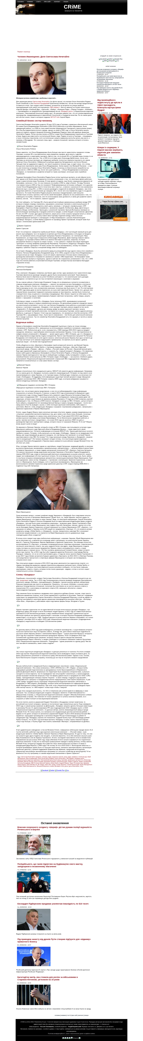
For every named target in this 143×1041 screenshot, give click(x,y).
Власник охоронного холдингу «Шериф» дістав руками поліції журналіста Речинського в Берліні (110, 71)
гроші (65, 757)
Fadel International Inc (29, 766)
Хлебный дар (82, 757)
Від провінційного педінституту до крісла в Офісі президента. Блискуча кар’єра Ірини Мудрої (109, 105)
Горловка (64, 760)
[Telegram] (111, 61)
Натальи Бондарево (41, 103)
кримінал (75, 757)
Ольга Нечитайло (60, 758)
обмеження (105, 1024)
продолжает (24, 580)
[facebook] (44, 770)
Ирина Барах (22, 764)
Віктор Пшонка (29, 761)
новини (30, 1)
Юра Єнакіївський (31, 758)
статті (38, 1)
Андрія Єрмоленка (82, 1022)
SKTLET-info (54, 117)
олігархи (44, 757)
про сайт (47, 1)
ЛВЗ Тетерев (35, 763)
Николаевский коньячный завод (51, 760)
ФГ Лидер (41, 764)
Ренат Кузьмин (39, 761)
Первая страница (23, 52)
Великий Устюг (59, 766)
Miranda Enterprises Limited (45, 766)
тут (95, 1026)
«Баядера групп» (67, 111)
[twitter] (52, 770)
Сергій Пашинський (73, 764)
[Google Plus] (60, 770)
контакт (57, 1)
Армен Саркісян (73, 761)
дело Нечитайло (74, 766)
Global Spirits (54, 763)
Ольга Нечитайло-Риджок (46, 758)
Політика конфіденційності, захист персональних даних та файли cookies (71, 1033)
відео (69, 757)
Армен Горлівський (85, 761)
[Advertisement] (71, 31)
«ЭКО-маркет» (54, 107)
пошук (66, 1)
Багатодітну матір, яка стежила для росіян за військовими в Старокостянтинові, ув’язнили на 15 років (47, 978)
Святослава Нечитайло (41, 101)
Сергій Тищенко (61, 764)
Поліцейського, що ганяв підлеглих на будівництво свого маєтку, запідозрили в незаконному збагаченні (50, 865)
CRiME (72, 7)
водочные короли (57, 757)
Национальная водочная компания (29, 760)
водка (50, 757)
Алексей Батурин (61, 761)
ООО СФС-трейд (50, 764)
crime (81, 766)
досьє (66, 766)
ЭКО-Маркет (70, 758)
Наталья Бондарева (24, 763)
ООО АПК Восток (32, 764)
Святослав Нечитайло (28, 757)
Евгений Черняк (45, 763)
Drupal (44, 1022)
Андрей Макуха (64, 763)
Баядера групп (79, 758)
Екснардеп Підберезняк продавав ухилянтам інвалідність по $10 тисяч (52, 904)
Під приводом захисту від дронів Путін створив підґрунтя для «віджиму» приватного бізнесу (109, 89)
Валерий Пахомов (50, 761)
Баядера (38, 757)
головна (20, 1)
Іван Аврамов (84, 763)
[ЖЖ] (104, 61)
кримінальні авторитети (75, 760)
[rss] (67, 770)
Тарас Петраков (75, 763)
